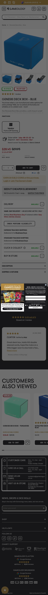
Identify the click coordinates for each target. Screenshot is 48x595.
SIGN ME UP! (35, 307)
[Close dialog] (45, 285)
